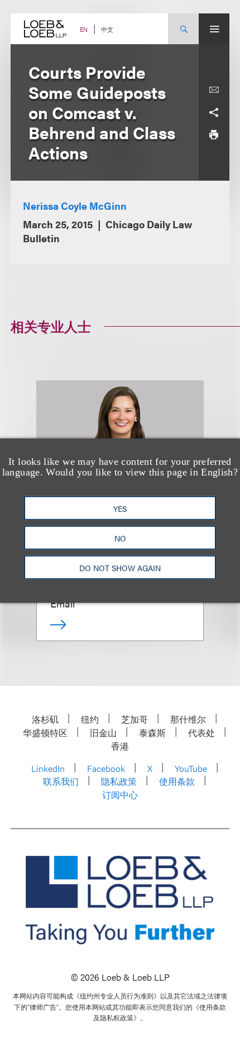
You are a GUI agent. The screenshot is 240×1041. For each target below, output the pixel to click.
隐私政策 (119, 781)
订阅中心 (120, 794)
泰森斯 (152, 732)
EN (84, 29)
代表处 (201, 732)
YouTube (191, 768)
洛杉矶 (45, 719)
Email (62, 603)
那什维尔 (188, 719)
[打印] (214, 135)
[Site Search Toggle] (183, 28)
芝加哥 (134, 719)
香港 (120, 745)
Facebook (106, 768)
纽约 (90, 719)
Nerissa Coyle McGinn (75, 206)
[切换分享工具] (214, 112)
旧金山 (103, 732)
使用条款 (177, 781)
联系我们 (61, 781)
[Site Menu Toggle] (214, 28)
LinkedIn (48, 768)
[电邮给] (213, 90)
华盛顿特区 (45, 732)
